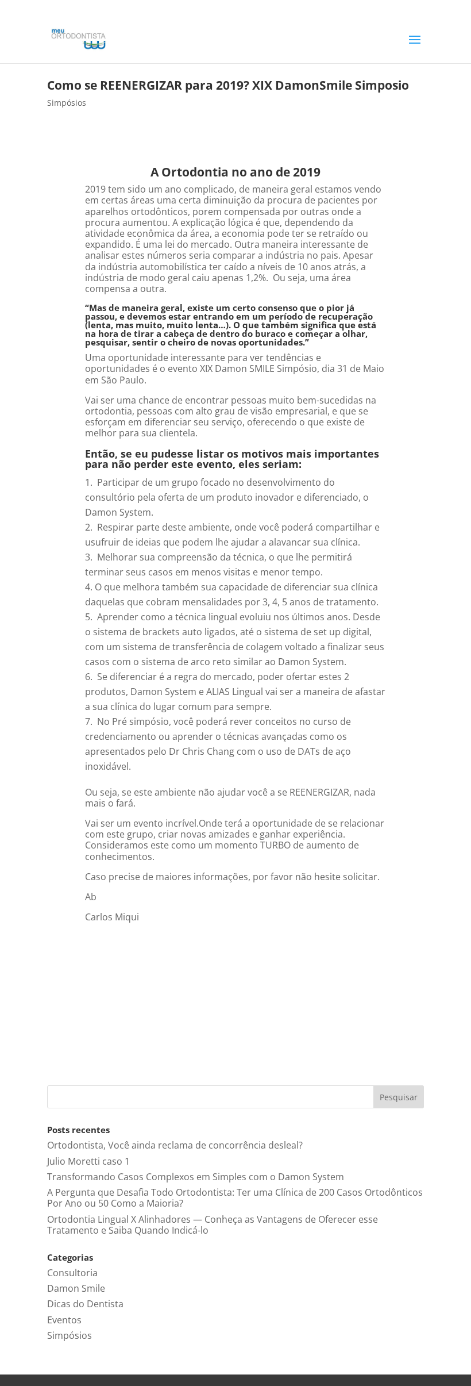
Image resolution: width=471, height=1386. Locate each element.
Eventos (64, 1320)
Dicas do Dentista (85, 1303)
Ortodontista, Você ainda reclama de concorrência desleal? (175, 1145)
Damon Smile (76, 1288)
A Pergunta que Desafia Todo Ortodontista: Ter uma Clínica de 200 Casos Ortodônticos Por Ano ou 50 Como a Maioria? (235, 1198)
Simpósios (66, 102)
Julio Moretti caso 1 (88, 1161)
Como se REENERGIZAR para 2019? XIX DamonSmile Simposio (228, 85)
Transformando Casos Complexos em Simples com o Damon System (195, 1176)
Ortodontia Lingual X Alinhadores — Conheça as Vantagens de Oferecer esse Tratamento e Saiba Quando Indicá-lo (212, 1225)
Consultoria (72, 1272)
